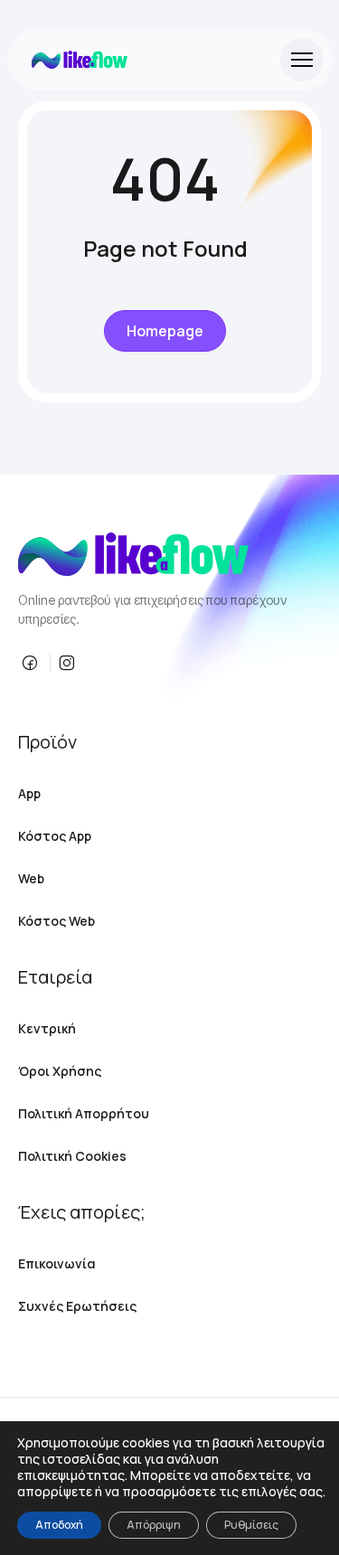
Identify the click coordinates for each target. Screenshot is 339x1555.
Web (31, 878)
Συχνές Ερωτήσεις (77, 1306)
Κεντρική (47, 1028)
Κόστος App (54, 835)
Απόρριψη (154, 1524)
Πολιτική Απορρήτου (83, 1113)
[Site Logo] (79, 60)
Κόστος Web (56, 920)
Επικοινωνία (57, 1263)
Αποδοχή (59, 1524)
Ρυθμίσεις (251, 1524)
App (29, 793)
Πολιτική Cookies (72, 1155)
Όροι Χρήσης (59, 1070)
